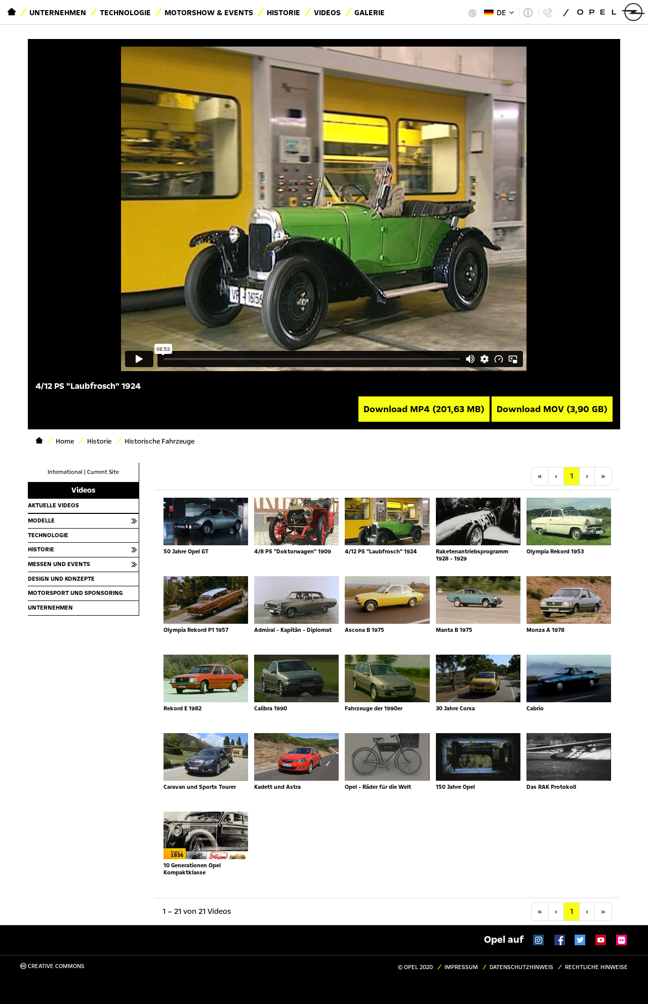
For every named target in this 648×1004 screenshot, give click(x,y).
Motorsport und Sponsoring (75, 593)
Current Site (103, 472)
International (65, 472)
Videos (327, 13)
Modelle (41, 520)
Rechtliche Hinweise (596, 967)
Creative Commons (55, 966)
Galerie (369, 13)
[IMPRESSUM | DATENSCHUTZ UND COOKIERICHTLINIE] (528, 13)
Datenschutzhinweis (521, 967)
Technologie (125, 13)
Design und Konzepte (61, 579)
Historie (283, 13)
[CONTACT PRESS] (547, 13)
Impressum (461, 967)
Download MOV (552, 409)
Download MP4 (423, 409)
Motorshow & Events (209, 13)
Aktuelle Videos (53, 505)
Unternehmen (57, 13)
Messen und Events (59, 564)
